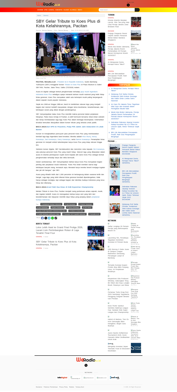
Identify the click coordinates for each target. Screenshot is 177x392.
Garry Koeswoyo (64, 139)
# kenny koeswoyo (73, 207)
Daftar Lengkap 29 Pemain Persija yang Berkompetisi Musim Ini (118, 228)
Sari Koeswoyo (50, 139)
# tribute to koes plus (76, 211)
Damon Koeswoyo (83, 139)
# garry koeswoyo (57, 207)
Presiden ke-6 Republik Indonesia (70, 82)
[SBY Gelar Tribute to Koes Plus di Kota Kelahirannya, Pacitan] (96, 245)
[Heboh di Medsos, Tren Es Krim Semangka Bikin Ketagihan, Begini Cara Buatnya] (136, 321)
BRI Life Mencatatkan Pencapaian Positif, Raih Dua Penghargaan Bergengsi (123, 135)
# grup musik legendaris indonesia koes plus (51, 211)
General (51, 10)
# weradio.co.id (94, 214)
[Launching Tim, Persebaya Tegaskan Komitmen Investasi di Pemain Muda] (136, 239)
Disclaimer (39, 387)
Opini (45, 10)
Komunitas (59, 10)
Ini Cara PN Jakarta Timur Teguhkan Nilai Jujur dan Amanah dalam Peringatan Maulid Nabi (124, 106)
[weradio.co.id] (102, 377)
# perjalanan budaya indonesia (51, 204)
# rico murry (87, 207)
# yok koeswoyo (70, 204)
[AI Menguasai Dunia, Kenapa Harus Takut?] (136, 64)
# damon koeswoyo (86, 204)
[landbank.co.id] (119, 344)
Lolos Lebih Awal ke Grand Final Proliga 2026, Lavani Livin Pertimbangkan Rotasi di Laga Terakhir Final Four (59, 230)
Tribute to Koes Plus (72, 85)
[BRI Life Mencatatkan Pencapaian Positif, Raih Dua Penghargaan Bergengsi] (136, 75)
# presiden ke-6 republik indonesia (74, 214)
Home (39, 15)
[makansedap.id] (119, 262)
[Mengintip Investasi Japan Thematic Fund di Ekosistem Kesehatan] (136, 348)
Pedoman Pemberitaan (51, 387)
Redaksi (71, 387)
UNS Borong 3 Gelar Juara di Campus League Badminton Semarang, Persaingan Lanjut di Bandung (118, 253)
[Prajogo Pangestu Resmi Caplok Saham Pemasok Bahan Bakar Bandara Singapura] (136, 35)
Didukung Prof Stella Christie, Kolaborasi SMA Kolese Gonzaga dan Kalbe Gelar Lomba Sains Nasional (123, 97)
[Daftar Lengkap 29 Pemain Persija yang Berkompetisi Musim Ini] (136, 228)
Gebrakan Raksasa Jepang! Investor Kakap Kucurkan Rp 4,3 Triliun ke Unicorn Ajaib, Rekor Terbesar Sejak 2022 (124, 125)
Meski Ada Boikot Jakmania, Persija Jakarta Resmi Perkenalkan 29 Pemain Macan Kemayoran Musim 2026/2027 (119, 51)
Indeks (80, 10)
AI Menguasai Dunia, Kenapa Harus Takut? (124, 90)
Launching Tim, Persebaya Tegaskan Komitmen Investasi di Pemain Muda (118, 240)
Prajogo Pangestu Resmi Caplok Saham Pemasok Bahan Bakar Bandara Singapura (131, 148)
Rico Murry (86, 137)
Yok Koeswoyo (98, 149)
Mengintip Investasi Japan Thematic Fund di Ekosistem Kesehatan (119, 349)
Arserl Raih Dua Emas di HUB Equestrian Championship (70, 187)
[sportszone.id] (119, 224)
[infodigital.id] (62, 377)
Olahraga (73, 10)
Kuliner (66, 10)
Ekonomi (40, 10)
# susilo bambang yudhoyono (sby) (48, 214)
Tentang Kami (80, 387)
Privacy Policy (63, 387)
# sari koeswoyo (42, 207)
